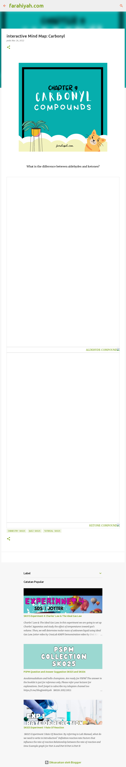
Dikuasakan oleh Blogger (65, 762)
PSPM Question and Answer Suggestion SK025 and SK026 (54, 671)
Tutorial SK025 (52, 531)
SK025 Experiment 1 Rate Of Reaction (44, 727)
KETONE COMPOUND (103, 525)
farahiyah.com (26, 6)
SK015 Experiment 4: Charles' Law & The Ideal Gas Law (53, 616)
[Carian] (48, 6)
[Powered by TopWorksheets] (118, 349)
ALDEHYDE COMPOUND (101, 349)
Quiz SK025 (34, 531)
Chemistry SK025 (16, 531)
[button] (8, 47)
